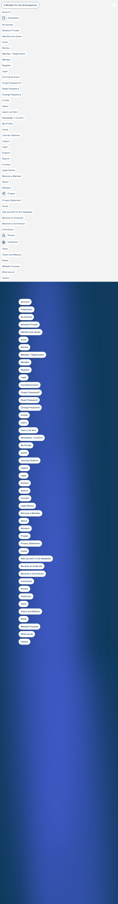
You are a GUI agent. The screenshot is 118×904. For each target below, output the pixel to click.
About (24, 520)
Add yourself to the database (36, 558)
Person (24, 588)
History (24, 641)
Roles (23, 619)
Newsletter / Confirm (32, 437)
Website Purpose (29, 626)
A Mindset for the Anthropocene (20, 5)
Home (24, 452)
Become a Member (30, 513)
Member (25, 362)
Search (24, 490)
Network (25, 528)
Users (24, 422)
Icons (23, 339)
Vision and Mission (30, 611)
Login (23, 377)
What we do (27, 634)
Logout (24, 468)
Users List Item (28, 430)
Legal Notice (27, 505)
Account (25, 301)
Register (25, 369)
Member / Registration (32, 354)
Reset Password (29, 400)
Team (23, 603)
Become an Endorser (31, 566)
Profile (24, 415)
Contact (25, 498)
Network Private (29, 324)
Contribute (26, 581)
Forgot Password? (30, 392)
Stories (24, 347)
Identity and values (30, 332)
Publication (26, 309)
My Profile (26, 445)
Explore (25, 483)
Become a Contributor (32, 573)
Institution (26, 596)
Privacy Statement (30, 543)
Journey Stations (29, 460)
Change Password (30, 407)
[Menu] (114, 5)
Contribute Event (29, 385)
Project (24, 536)
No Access (26, 317)
